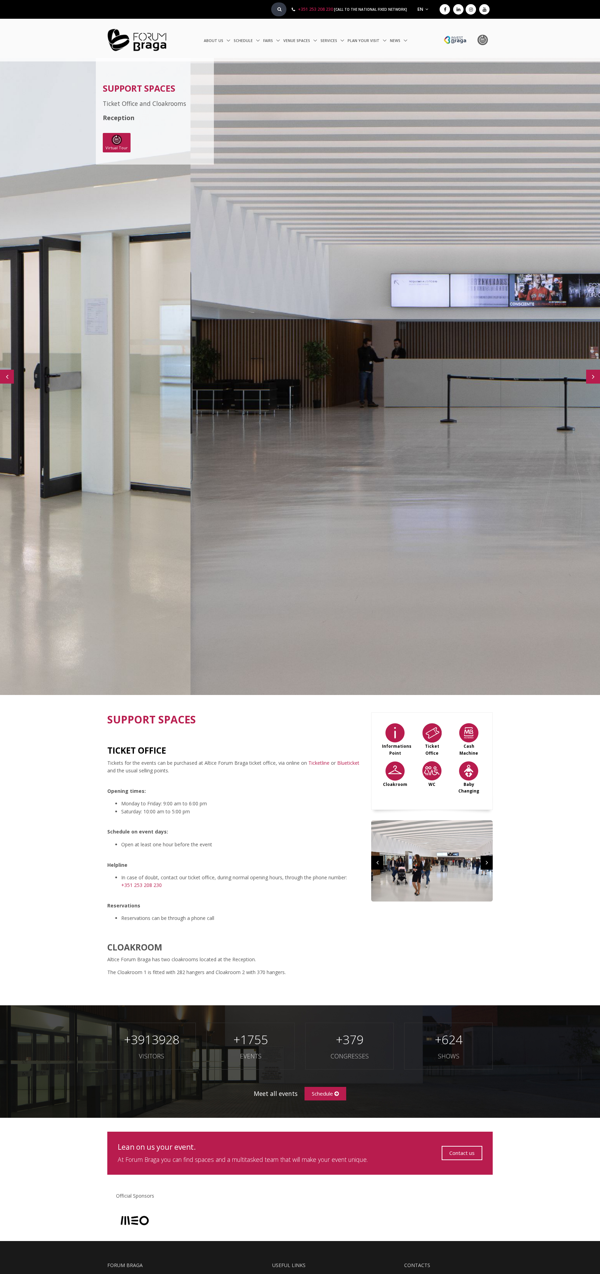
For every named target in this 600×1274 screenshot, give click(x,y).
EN (420, 9)
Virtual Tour (117, 147)
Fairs (268, 40)
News (395, 40)
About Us (214, 40)
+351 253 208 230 (315, 9)
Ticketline (319, 763)
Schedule (244, 40)
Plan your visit (364, 40)
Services (329, 40)
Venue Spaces (297, 40)
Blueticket (348, 763)
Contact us (462, 1152)
